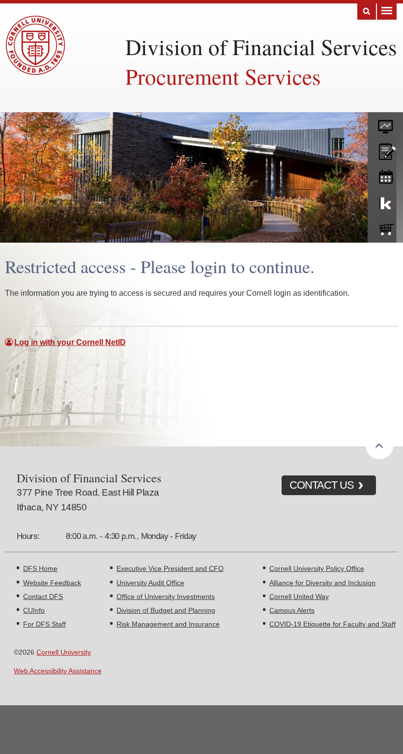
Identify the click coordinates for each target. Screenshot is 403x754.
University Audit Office (150, 583)
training (385, 175)
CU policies (385, 149)
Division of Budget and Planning (165, 610)
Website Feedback (52, 583)
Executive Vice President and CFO (170, 568)
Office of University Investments (165, 596)
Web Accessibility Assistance (58, 671)
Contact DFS (43, 596)
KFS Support (385, 201)
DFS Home (40, 568)
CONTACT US (321, 485)
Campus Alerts (292, 610)
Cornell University (63, 652)
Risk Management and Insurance (168, 624)
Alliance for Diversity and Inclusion (322, 583)
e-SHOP (385, 227)
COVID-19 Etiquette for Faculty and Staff (332, 624)
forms (385, 123)
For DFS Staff (44, 624)
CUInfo (34, 610)
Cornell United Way (299, 596)
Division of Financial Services (261, 47)
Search (366, 11)
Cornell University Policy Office (316, 568)
